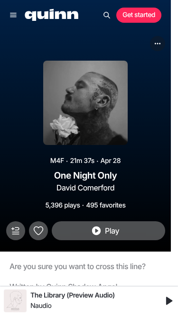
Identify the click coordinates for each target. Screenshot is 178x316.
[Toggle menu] (13, 15)
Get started (138, 15)
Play (112, 230)
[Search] (106, 15)
